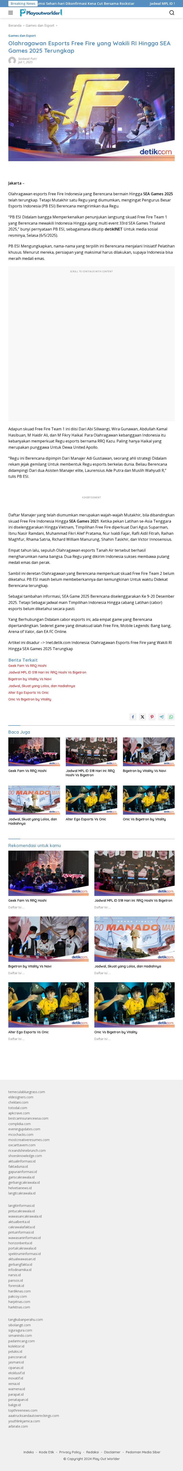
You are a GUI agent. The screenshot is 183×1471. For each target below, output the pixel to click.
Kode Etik (46, 1452)
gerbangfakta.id (20, 1264)
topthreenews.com (22, 1410)
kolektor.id (16, 1346)
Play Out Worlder (106, 1459)
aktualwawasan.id (22, 1259)
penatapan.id (18, 1399)
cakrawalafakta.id (21, 1227)
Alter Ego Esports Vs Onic (28, 692)
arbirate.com (18, 1426)
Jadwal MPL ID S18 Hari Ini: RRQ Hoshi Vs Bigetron (47, 672)
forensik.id (16, 1285)
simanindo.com (20, 1335)
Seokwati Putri (27, 59)
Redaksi (92, 1452)
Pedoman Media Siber (143, 1452)
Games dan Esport (22, 35)
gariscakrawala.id (21, 1177)
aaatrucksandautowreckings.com (33, 1415)
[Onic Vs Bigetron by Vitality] (149, 800)
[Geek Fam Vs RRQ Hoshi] (34, 751)
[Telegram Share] (161, 716)
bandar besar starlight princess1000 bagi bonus (44, 1065)
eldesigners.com (20, 1097)
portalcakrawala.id (22, 1248)
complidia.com (19, 1123)
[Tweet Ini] (142, 716)
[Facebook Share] (133, 716)
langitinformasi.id (21, 1205)
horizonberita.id (20, 1243)
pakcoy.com (17, 1296)
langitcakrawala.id (22, 1193)
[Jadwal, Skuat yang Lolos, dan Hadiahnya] (34, 800)
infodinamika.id (19, 1269)
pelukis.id (15, 1351)
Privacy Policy (70, 1452)
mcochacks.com (20, 1134)
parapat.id (16, 1394)
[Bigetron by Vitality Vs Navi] (149, 751)
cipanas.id (15, 1367)
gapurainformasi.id (22, 1171)
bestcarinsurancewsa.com (28, 1118)
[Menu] (11, 13)
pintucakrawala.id (21, 1211)
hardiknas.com (19, 1291)
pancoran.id (17, 1357)
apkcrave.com (19, 1113)
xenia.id (14, 1383)
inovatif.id (15, 1378)
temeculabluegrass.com (26, 1092)
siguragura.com (20, 1330)
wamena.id (16, 1389)
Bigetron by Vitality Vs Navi (29, 679)
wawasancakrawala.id (25, 1216)
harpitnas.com (19, 1301)
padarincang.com (21, 1341)
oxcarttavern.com (22, 1145)
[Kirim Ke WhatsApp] (171, 716)
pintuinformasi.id (21, 1232)
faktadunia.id (18, 1166)
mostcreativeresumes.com (29, 1139)
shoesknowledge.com (25, 1155)
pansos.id (15, 1280)
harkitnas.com (19, 1307)
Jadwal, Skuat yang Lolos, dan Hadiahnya (41, 686)
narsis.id (14, 1275)
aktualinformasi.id (22, 1161)
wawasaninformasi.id (24, 1237)
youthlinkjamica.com (24, 1421)
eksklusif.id (16, 1373)
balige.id (14, 1405)
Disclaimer (112, 1452)
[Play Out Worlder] (40, 13)
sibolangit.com (19, 1325)
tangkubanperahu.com (25, 1319)
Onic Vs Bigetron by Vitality (29, 699)
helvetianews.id (20, 1188)
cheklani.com (18, 1102)
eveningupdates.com (24, 1129)
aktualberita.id (19, 1221)
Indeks (29, 1452)
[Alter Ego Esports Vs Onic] (91, 800)
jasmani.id (16, 1362)
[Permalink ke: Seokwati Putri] (12, 60)
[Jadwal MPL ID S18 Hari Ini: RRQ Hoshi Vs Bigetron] (91, 751)
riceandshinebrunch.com (27, 1150)
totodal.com (17, 1108)
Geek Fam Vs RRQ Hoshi (27, 665)
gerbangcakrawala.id (24, 1182)
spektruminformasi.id (24, 1253)
